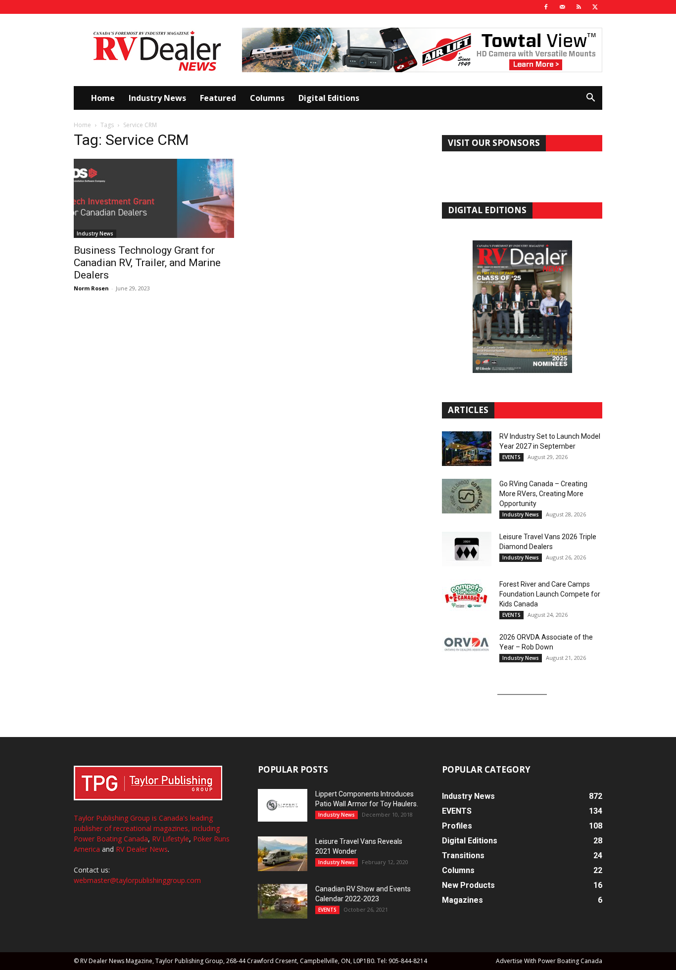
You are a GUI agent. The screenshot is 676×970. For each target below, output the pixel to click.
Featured (218, 97)
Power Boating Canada (111, 838)
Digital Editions (328, 97)
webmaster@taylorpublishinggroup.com (137, 880)
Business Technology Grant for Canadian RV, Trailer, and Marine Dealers (147, 262)
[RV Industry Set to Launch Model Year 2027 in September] (466, 448)
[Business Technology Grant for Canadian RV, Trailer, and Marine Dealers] (154, 198)
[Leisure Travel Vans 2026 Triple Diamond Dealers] (466, 549)
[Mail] (562, 7)
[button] (590, 98)
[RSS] (578, 7)
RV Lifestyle (170, 838)
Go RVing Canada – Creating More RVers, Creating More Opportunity (543, 494)
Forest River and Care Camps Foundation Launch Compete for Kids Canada (549, 594)
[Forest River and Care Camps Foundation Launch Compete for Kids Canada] (466, 596)
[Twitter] (594, 7)
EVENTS (511, 457)
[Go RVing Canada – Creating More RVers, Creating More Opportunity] (466, 496)
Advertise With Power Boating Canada (549, 961)
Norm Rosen (91, 288)
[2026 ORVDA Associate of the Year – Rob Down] (466, 649)
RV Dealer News (142, 849)
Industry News (157, 97)
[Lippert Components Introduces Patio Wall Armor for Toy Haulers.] (282, 805)
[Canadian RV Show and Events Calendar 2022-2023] (282, 901)
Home (103, 97)
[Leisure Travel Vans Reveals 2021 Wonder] (282, 853)
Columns (267, 97)
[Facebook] (545, 7)
